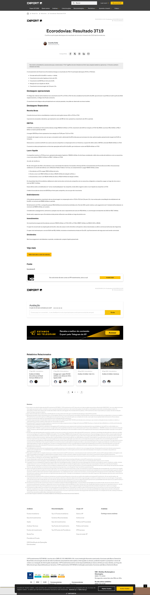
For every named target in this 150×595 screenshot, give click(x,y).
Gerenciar (72, 589)
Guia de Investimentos (34, 518)
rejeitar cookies (106, 588)
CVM (44, 582)
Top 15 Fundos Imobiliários (60, 514)
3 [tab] (77, 392)
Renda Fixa (35, 13)
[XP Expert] (34, 3)
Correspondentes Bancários (76, 583)
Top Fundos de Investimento (60, 526)
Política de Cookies (82, 526)
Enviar (113, 312)
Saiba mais (82, 589)
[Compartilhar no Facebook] (70, 54)
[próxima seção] (81, 392)
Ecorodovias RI (31, 269)
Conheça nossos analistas (109, 514)
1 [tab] (72, 392)
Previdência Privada (33, 538)
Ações (29, 522)
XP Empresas (80, 530)
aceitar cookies (124, 588)
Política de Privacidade (83, 522)
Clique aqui (110, 277)
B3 (31, 582)
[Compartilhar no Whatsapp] (79, 54)
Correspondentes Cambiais (55, 583)
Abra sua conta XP (116, 3)
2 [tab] (75, 392)
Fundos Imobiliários (33, 514)
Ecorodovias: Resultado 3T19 (58, 13)
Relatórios (44, 13)
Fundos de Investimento (34, 530)
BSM (37, 582)
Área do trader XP (82, 534)
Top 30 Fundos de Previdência (61, 530)
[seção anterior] (68, 392)
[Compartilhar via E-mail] (88, 54)
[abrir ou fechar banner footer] (145, 586)
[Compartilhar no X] (75, 54)
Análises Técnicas (32, 526)
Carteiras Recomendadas (60, 518)
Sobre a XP (79, 514)
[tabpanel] (39, 372)
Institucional (80, 518)
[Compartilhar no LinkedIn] (84, 54)
